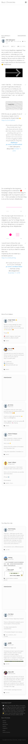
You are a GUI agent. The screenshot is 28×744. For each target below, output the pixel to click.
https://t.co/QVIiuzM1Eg (8, 258)
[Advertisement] (14, 19)
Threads (4, 722)
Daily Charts (5, 724)
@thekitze (10, 350)
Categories (5, 728)
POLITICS (7, 692)
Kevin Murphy (11, 529)
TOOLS (11, 483)
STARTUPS (10, 635)
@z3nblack (10, 615)
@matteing (10, 321)
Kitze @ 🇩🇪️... (11, 348)
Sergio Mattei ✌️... (13, 320)
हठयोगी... (10, 643)
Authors (4, 726)
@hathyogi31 (11, 644)
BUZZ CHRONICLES (5, 35)
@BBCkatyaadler (11, 673)
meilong (10, 557)
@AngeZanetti (11, 464)
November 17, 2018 (14, 273)
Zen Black (10, 614)
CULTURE (7, 549)
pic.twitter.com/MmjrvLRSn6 (14, 266)
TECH (6, 635)
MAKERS (3, 37)
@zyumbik (8, 41)
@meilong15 (11, 559)
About (4, 730)
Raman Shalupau (12, 434)
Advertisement (7, 377)
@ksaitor (10, 435)
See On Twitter (22, 46)
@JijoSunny (10, 406)
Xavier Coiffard (12, 462)
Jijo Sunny (10, 405)
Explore (4, 720)
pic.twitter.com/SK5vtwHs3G (14, 144)
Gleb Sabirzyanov (10, 40)
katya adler (11, 672)
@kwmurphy (11, 530)
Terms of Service (6, 732)
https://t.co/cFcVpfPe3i (8, 120)
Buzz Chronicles (8, 2)
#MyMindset (14, 142)
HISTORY (7, 664)
